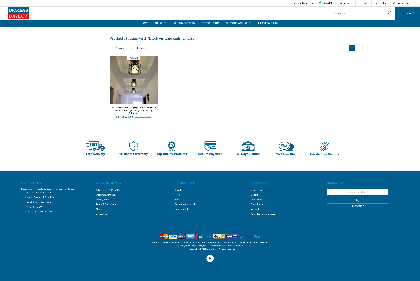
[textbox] (356, 13)
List (359, 48)
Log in (365, 3)
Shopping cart (258, 204)
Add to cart (130, 77)
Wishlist (255, 209)
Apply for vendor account (264, 213)
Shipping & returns (105, 194)
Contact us (101, 213)
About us (100, 209)
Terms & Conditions (106, 204)
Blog (177, 199)
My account (257, 190)
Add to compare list (153, 77)
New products (182, 209)
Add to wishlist (145, 77)
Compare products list (406, 3)
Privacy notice (103, 199)
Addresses (256, 199)
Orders (254, 194)
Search (389, 13)
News (177, 194)
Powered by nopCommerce (208, 252)
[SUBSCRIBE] (357, 200)
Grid (352, 48)
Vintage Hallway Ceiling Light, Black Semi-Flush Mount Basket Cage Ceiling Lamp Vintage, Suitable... (133, 110)
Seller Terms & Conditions (109, 190)
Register (348, 3)
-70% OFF (133, 57)
